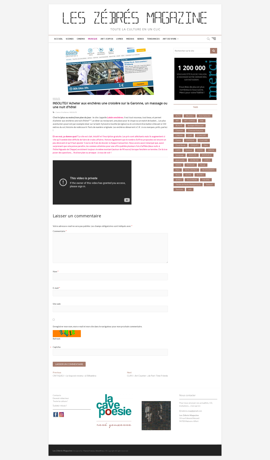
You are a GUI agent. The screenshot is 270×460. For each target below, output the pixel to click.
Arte (201, 120)
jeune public (180, 160)
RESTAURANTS (208, 170)
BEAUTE (179, 125)
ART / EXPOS (107, 39)
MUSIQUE (92, 39)
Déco (206, 145)
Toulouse (209, 184)
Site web (57, 304)
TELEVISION (192, 180)
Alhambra (190, 116)
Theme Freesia (89, 451)
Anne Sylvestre (204, 116)
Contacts (57, 395)
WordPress (100, 451)
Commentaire (60, 231)
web (189, 189)
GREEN (211, 150)
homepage (180, 155)
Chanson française (195, 130)
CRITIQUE (190, 140)
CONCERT (201, 135)
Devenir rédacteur (61, 398)
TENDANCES (153, 39)
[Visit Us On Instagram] (61, 413)
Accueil (58, 39)
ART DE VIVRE (169, 39)
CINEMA (81, 39)
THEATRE (206, 180)
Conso (58, 112)
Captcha (56, 347)
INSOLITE (56, 98)
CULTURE (204, 140)
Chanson (179, 130)
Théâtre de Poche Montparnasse (188, 184)
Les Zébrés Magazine (62, 450)
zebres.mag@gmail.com (191, 411)
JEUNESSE (194, 160)
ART (177, 120)
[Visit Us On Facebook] (55, 413)
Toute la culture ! (60, 401)
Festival (189, 150)
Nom (55, 271)
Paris (178, 170)
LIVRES (119, 39)
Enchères (65, 112)
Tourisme (179, 189)
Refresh (56, 338)
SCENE (188, 175)
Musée (202, 165)
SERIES (140, 39)
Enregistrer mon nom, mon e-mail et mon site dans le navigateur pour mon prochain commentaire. (97, 326)
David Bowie (180, 145)
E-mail (56, 288)
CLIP (190, 135)
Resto (178, 175)
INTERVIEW (206, 155)
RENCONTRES (191, 170)
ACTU (178, 116)
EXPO (178, 150)
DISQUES (194, 145)
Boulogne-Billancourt (195, 125)
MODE (178, 165)
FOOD (200, 150)
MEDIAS (130, 39)
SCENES (69, 39)
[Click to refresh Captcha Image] (67, 333)
